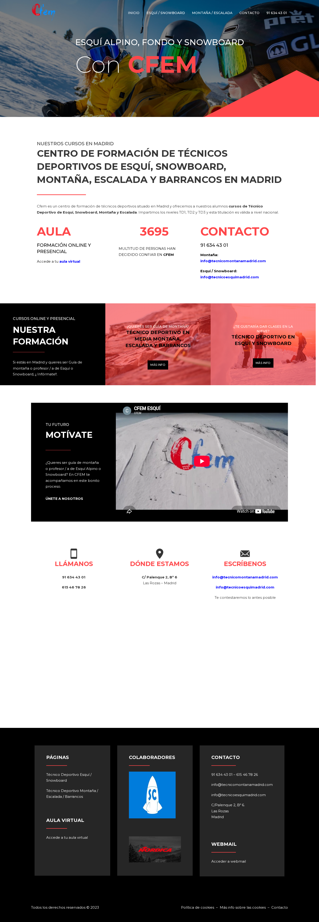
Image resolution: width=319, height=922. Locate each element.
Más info (157, 365)
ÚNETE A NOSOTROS (64, 499)
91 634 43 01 (276, 13)
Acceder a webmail (228, 861)
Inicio (133, 13)
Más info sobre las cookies (243, 907)
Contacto (249, 13)
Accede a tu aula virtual (67, 837)
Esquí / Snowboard (165, 13)
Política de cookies (198, 907)
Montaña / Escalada (212, 13)
